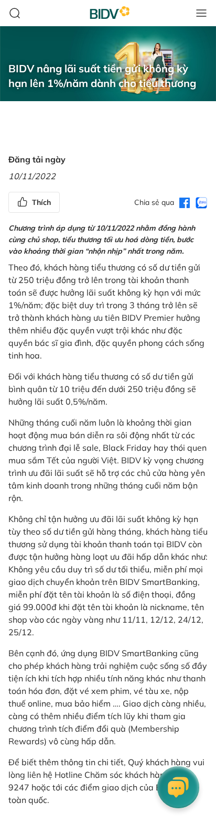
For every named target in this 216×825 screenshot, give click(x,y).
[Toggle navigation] (201, 13)
